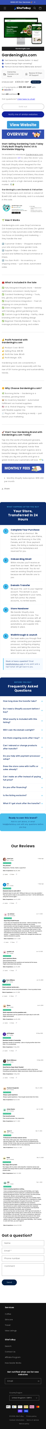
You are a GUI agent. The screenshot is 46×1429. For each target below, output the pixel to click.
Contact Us (10, 1351)
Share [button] (7, 488)
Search (8, 1346)
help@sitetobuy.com (14, 664)
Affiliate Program (12, 1357)
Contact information (17, 1420)
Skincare (9, 1319)
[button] (5, 8)
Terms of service (33, 1420)
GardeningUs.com (34, 154)
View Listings (11, 1330)
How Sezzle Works (13, 1363)
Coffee (8, 1314)
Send (9, 1282)
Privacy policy (31, 1416)
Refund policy (24, 1424)
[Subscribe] (38, 1381)
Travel (8, 1325)
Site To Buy (20, 1416)
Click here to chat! (26, 99)
